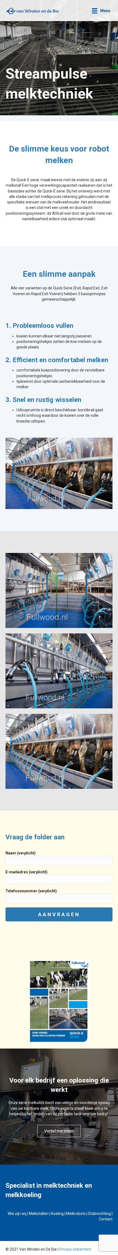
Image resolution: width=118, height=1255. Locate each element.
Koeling (57, 1213)
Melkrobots (76, 1213)
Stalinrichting (99, 1213)
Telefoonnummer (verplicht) (31, 891)
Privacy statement (75, 1249)
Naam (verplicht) (20, 853)
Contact (106, 1219)
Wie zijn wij (17, 1213)
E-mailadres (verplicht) (26, 872)
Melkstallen (39, 1213)
